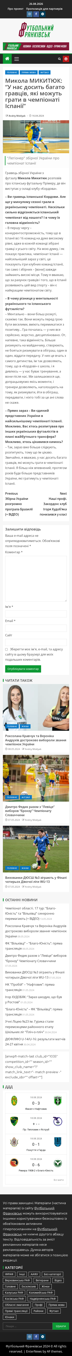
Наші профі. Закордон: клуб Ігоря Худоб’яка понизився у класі (53, 503)
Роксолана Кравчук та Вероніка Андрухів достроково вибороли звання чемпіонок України (35, 740)
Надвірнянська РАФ (43, 1298)
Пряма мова (29, 72)
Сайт (8, 635)
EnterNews (34, 1351)
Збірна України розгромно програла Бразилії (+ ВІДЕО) (19, 503)
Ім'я (9, 607)
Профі (39, 1305)
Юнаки (9, 1317)
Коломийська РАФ (41, 1292)
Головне (12, 72)
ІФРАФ (9, 1274)
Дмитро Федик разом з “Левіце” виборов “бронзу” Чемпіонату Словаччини (30, 811)
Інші (22, 1274)
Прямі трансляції (16, 1311)
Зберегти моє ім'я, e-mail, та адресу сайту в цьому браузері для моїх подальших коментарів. (34, 654)
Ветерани (42, 1280)
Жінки (25, 726)
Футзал (45, 72)
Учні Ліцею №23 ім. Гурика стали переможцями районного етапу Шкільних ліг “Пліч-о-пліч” (29, 1026)
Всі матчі (59, 1180)
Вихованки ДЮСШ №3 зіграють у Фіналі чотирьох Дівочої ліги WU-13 (36, 880)
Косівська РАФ (14, 1298)
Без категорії (52, 1274)
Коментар (14, 552)
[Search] (59, 59)
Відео (58, 1280)
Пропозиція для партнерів (44, 9)
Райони (38, 1311)
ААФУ (34, 1274)
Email (10, 621)
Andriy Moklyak (17, 115)
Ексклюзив (29, 1286)
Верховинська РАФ (17, 1280)
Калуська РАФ (14, 1292)
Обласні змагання (17, 1305)
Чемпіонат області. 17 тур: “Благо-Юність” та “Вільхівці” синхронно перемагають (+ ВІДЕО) (30, 913)
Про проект (15, 9)
